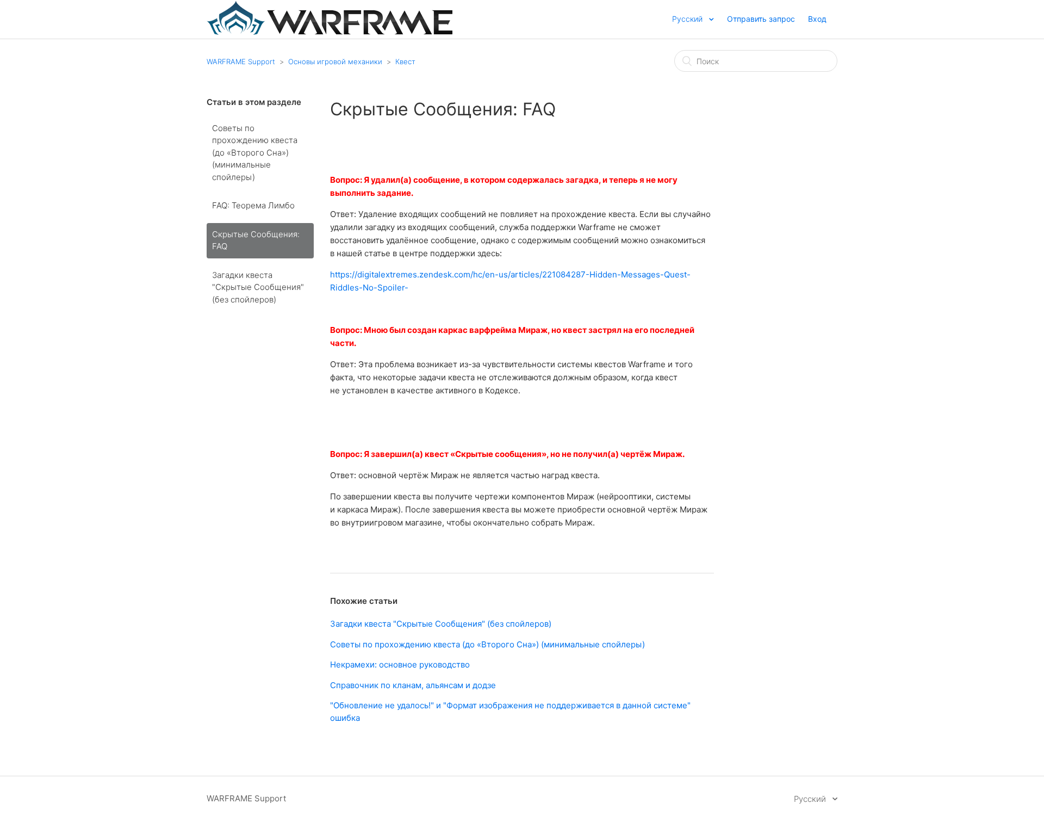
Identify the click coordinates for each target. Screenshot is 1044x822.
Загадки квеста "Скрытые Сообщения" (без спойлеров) (258, 287)
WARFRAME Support (241, 61)
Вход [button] (817, 18)
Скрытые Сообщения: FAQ (256, 240)
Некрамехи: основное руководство (400, 664)
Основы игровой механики (335, 61)
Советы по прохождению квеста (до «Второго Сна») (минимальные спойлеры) (254, 152)
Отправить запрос (761, 18)
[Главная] (329, 32)
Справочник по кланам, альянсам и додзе (413, 685)
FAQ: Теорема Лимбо (253, 205)
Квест (405, 61)
